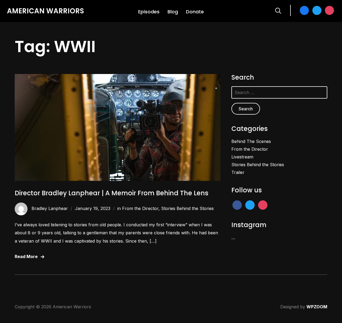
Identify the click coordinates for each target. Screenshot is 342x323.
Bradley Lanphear (50, 208)
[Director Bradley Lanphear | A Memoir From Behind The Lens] (117, 77)
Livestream (242, 156)
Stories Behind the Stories (187, 208)
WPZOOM (316, 306)
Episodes (149, 11)
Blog (173, 11)
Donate (195, 11)
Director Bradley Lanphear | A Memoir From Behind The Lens (111, 193)
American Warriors (45, 11)
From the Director (140, 208)
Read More (26, 256)
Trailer (237, 172)
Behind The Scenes (251, 141)
